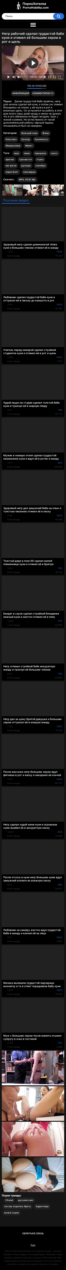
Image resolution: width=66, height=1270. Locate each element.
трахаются (25, 159)
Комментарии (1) (43, 93)
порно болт (12, 172)
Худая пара (42, 1206)
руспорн (26, 165)
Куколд (25, 139)
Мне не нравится (23, 86)
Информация (20, 93)
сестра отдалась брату (17, 1206)
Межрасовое (13, 145)
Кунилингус (41, 139)
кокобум (40, 165)
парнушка (40, 153)
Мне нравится (19, 86)
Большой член (29, 133)
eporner (10, 159)
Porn (33, 1245)
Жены (45, 133)
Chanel (9, 1200)
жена (27, 153)
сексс (54, 153)
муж (16, 153)
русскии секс (26, 1200)
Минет (29, 145)
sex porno (11, 165)
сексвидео (29, 172)
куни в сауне (11, 1212)
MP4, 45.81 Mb (27, 179)
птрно (40, 159)
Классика (11, 139)
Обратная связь (33, 1233)
